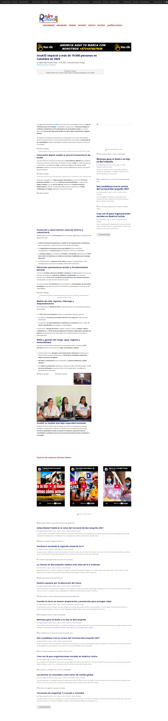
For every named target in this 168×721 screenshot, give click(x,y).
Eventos (91, 25)
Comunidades (49, 25)
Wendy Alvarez (103, 192)
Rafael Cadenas (43, 549)
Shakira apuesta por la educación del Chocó (59, 583)
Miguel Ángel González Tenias (48, 63)
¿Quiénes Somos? (114, 25)
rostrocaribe (102, 219)
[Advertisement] (96, 17)
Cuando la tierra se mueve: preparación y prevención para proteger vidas (74, 601)
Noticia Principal (80, 63)
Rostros (101, 25)
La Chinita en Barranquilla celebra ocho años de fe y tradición (68, 564)
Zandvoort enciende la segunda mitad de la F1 (60, 546)
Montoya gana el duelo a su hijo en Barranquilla (113, 160)
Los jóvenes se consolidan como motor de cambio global (65, 674)
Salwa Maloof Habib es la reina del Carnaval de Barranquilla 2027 (70, 528)
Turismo (72, 25)
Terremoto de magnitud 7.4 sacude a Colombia (60, 693)
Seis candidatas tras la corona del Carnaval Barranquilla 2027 (113, 187)
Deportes (82, 25)
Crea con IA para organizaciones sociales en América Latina (113, 215)
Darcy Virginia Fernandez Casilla (48, 678)
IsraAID (56, 124)
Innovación (62, 25)
